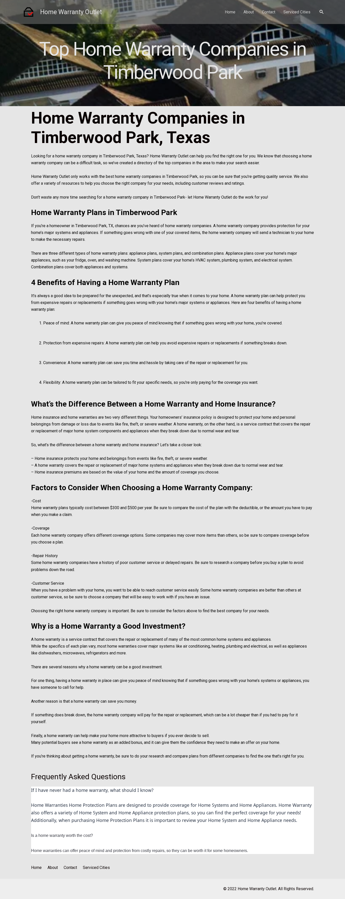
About (248, 12)
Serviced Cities (296, 12)
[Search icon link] (321, 12)
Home (230, 12)
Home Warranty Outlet (71, 12)
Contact (268, 12)
